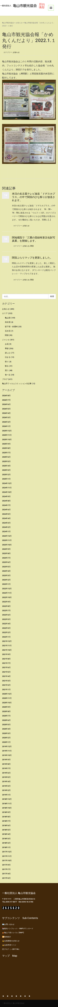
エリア (5, 313)
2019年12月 (7, 746)
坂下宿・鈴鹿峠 (11, 327)
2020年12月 (7, 694)
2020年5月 (6, 724)
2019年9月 (6, 760)
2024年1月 (6, 531)
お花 (7, 344)
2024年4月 (6, 518)
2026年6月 (6, 404)
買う (7, 370)
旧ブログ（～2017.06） (11, 949)
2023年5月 (6, 567)
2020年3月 (6, 733)
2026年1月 (6, 426)
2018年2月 (6, 843)
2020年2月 (6, 738)
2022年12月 (7, 589)
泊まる (7, 357)
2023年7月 (6, 558)
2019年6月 (6, 773)
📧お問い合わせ (8, 924)
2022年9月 (6, 602)
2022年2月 (6, 632)
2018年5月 (6, 830)
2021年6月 (6, 667)
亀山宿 (7, 318)
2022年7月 (6, 610)
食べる (7, 375)
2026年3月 (6, 417)
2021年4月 (6, 676)
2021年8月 (6, 659)
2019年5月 (6, 777)
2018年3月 (6, 839)
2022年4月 (6, 624)
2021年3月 (6, 681)
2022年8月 (6, 606)
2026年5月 (6, 409)
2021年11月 (7, 645)
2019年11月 (7, 751)
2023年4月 (6, 571)
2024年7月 (6, 505)
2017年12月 (7, 852)
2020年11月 (7, 698)
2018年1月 (6, 847)
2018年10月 (7, 808)
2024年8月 (6, 501)
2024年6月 (6, 510)
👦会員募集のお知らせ (10, 941)
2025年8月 (6, 448)
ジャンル (5, 340)
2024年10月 (7, 492)
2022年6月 (6, 615)
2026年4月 (6, 413)
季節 (7, 348)
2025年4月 (6, 466)
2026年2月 (6, 422)
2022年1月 (6, 637)
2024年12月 (7, 483)
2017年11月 (7, 856)
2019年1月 (6, 795)
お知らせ (19, 23)
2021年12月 (7, 641)
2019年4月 (6, 781)
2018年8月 (6, 817)
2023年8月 (6, 553)
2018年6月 (6, 825)
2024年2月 (6, 527)
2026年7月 (6, 400)
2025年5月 (6, 461)
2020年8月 (6, 711)
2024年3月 (6, 523)
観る (7, 366)
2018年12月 (7, 799)
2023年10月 (7, 545)
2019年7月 (6, 768)
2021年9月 (6, 654)
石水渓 (7, 331)
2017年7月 (6, 869)
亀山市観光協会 (8, 23)
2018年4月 (6, 834)
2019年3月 (6, 786)
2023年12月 (7, 536)
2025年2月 (6, 474)
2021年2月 (6, 685)
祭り (7, 362)
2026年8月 (6, 395)
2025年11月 (7, 435)
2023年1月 (6, 584)
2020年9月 (6, 707)
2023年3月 (6, 575)
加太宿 (7, 322)
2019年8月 (6, 764)
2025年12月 (7, 431)
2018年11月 (7, 804)
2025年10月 (7, 439)
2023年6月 (6, 562)
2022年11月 (7, 593)
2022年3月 (6, 628)
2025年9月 (6, 444)
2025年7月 (6, 453)
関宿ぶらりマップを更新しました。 (32, 257)
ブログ (5, 379)
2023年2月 (6, 580)
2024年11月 (7, 488)
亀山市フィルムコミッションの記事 (16, 383)
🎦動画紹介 (6, 937)
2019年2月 (6, 790)
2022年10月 (7, 597)
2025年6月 (6, 457)
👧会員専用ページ (9, 945)
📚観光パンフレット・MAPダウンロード (17, 929)
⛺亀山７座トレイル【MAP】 (13, 933)
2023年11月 (7, 540)
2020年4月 (6, 729)
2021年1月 (6, 689)
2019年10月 (7, 755)
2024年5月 (6, 514)
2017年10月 (7, 860)
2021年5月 (6, 672)
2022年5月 (6, 619)
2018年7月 (6, 821)
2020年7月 (6, 716)
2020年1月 (6, 742)
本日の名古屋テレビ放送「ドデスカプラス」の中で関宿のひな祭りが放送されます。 (33, 197)
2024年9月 (6, 496)
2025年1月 (6, 479)
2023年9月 (6, 549)
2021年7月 (6, 663)
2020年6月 (6, 720)
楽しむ (7, 353)
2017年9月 (6, 865)
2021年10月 (7, 650)
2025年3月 (6, 470)
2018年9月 (6, 812)
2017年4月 (6, 874)
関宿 (32, 246)
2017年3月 (6, 878)
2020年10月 (7, 703)
